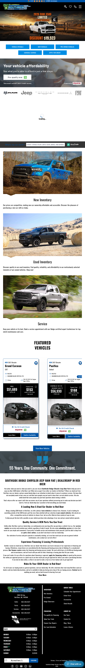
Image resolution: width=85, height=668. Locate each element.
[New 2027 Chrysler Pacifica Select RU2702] (65, 412)
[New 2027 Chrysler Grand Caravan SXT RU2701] (20, 411)
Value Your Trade (49, 619)
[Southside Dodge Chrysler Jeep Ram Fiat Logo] (17, 7)
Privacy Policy (72, 660)
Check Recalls (68, 603)
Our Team (67, 615)
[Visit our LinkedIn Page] (30, 666)
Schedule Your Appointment (72, 591)
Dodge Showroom (49, 601)
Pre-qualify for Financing (51, 615)
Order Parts (67, 595)
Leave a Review (68, 627)
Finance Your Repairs (50, 623)
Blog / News (67, 623)
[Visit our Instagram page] (25, 666)
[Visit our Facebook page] (12, 666)
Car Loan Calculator (50, 627)
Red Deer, (17, 597)
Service (42, 323)
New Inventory (43, 199)
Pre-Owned (47, 597)
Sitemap (53, 660)
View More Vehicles (42, 448)
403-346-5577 (25, 602)
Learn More (11, 435)
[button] (42, 26)
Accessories (67, 599)
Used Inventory (42, 261)
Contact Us (67, 619)
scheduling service (65, 528)
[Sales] (75, 6)
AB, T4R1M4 (24, 597)
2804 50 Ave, (21, 595)
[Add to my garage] (36, 363)
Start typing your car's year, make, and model (45, 144)
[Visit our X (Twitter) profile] (16, 666)
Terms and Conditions (61, 660)
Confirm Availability (30, 435)
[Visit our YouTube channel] (21, 666)
